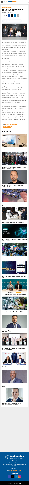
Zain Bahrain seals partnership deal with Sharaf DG (14, 294)
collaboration (13, 124)
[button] (28, 2)
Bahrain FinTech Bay (7, 126)
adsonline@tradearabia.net (16, 470)
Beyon (7, 124)
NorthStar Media (17, 483)
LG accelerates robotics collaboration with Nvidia (13, 222)
